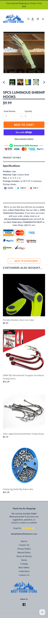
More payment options (24, 139)
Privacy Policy (24, 548)
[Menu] (43, 19)
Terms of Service (24, 556)
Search (24, 541)
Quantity (28, 111)
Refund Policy (24, 552)
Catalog (24, 563)
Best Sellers (24, 567)
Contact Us (24, 545)
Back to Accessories (26, 261)
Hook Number (9, 111)
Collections (24, 571)
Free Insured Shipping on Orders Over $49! (24, 5)
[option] (12, 82)
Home (24, 560)
